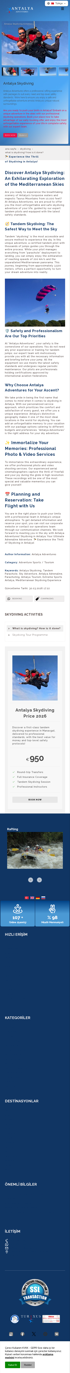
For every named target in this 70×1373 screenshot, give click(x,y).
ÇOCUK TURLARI (14, 994)
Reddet (28, 1365)
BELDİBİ (9, 1147)
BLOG (8, 957)
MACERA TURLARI (14, 976)
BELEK (8, 1151)
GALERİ (9, 962)
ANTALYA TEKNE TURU (17, 1068)
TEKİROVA (10, 1138)
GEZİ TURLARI (12, 971)
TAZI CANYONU (13, 1041)
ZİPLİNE (9, 1036)
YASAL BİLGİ (11, 1198)
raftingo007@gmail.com (24, 1247)
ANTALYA (10, 1110)
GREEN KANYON (13, 1073)
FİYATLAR (10, 1003)
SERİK (8, 1165)
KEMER (8, 1129)
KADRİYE (9, 1120)
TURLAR (9, 944)
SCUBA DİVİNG (13, 1059)
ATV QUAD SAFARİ (15, 1050)
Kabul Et (12, 1365)
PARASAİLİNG (12, 1077)
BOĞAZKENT (12, 1156)
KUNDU (9, 1115)
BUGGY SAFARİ (13, 1054)
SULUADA (10, 1063)
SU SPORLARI (12, 985)
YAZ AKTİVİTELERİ (15, 998)
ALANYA (9, 1124)
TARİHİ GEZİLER (13, 989)
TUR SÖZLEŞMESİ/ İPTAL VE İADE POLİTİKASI (30, 1212)
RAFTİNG (10, 1027)
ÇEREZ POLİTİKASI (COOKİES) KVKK (24, 1194)
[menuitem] (35, 628)
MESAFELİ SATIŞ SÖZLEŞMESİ (21, 1207)
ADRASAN (10, 1133)
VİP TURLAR (11, 1086)
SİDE (7, 1169)
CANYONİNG (12, 1032)
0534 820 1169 (18, 1240)
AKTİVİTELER (12, 980)
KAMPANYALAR (13, 953)
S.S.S (7, 967)
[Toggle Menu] (62, 8)
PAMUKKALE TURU (15, 1082)
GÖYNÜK (9, 1142)
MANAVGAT (11, 1160)
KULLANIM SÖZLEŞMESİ (18, 1203)
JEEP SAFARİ (11, 1045)
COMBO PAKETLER (15, 948)
